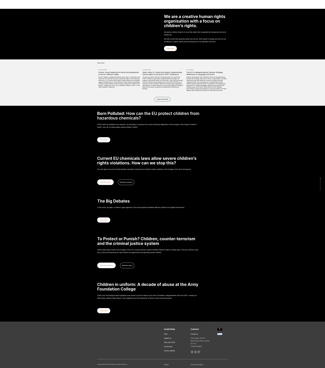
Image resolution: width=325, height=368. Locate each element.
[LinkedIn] (195, 352)
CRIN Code (170, 48)
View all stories (162, 99)
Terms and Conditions (197, 364)
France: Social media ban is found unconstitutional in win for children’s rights (118, 73)
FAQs (165, 334)
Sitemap (166, 364)
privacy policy (122, 335)
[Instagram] (192, 352)
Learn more (103, 140)
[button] (225, 63)
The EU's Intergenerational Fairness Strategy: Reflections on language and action (204, 73)
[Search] (85, 4)
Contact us (194, 334)
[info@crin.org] (198, 352)
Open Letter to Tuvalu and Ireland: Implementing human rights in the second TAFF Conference (162, 73)
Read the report (105, 182)
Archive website (169, 351)
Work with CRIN (169, 342)
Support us (167, 338)
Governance (168, 346)
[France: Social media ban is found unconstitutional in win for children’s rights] (119, 66)
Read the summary (126, 182)
